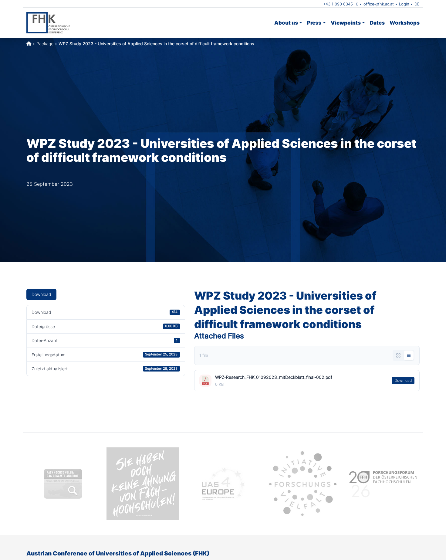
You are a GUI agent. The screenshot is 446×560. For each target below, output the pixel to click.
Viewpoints (346, 22)
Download (41, 294)
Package (44, 43)
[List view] (409, 355)
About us (286, 22)
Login (404, 4)
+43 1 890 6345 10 (340, 4)
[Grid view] (398, 355)
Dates (377, 22)
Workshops (405, 22)
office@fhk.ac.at (378, 4)
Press (314, 22)
